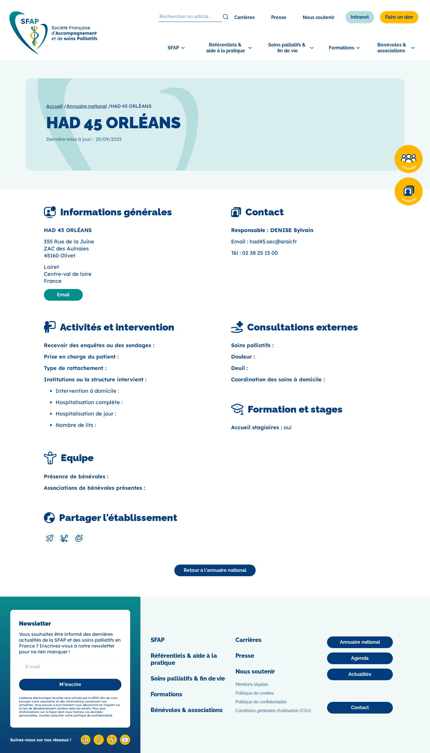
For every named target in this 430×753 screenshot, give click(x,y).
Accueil (54, 106)
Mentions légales (251, 684)
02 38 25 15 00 (260, 253)
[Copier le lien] (79, 538)
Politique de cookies (254, 693)
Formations (166, 694)
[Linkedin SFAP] (85, 743)
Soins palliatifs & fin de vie (188, 678)
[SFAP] (53, 52)
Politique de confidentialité (260, 702)
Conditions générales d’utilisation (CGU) (273, 710)
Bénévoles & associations (187, 710)
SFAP (157, 639)
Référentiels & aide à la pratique (184, 659)
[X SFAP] (112, 743)
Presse (278, 17)
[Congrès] (409, 159)
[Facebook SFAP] (99, 743)
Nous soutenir (318, 17)
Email (63, 294)
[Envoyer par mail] (50, 538)
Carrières (244, 17)
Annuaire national (86, 106)
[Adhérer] (409, 191)
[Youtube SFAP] (125, 743)
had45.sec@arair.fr (273, 241)
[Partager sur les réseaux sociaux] (64, 538)
